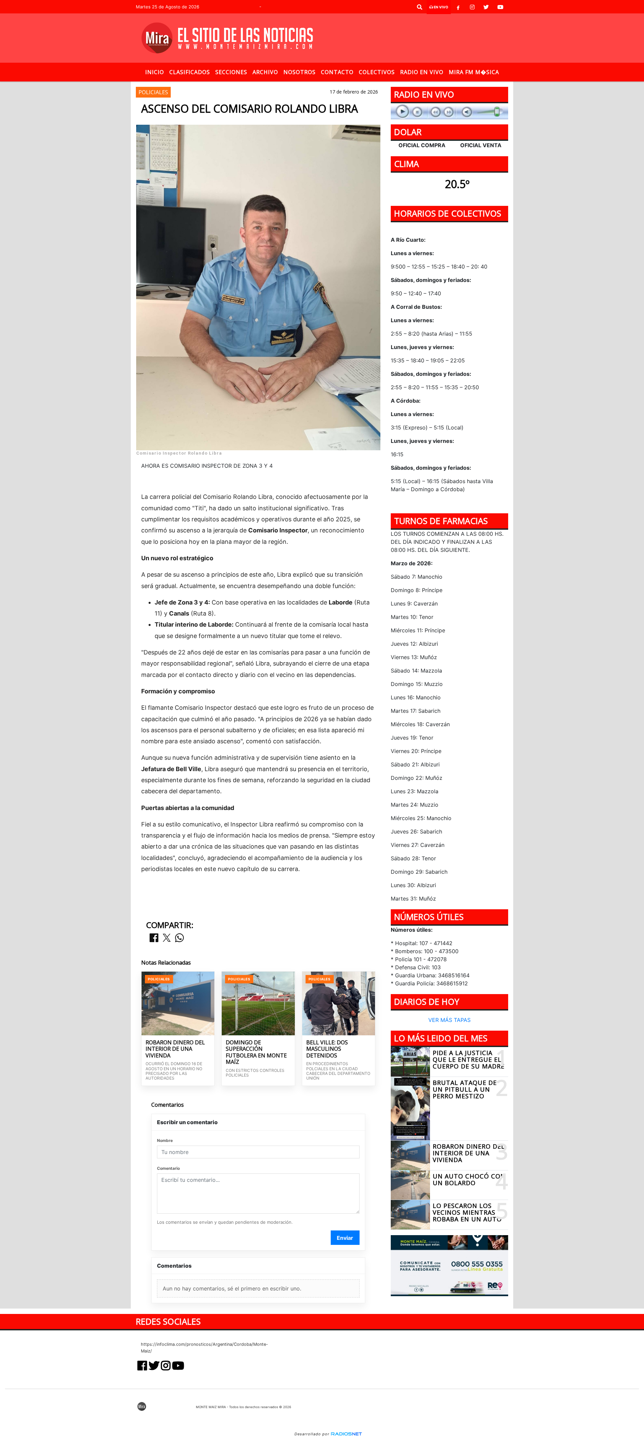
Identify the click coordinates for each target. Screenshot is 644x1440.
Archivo (265, 72)
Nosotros (299, 72)
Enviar (345, 1237)
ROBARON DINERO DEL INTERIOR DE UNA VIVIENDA (175, 1049)
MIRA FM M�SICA (474, 72)
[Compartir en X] (167, 938)
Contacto (337, 72)
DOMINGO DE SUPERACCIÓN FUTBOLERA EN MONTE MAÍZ (256, 1052)
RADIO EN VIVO (421, 72)
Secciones (231, 72)
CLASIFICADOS (189, 72)
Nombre (165, 1140)
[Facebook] (458, 7)
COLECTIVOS (377, 72)
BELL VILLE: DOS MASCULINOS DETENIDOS (327, 1049)
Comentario (168, 1168)
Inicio (154, 72)
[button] (420, 7)
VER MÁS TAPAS (449, 1020)
